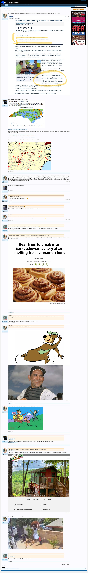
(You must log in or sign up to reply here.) (65, 564)
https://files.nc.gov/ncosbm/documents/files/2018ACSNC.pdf (17, 129)
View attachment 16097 (12, 556)
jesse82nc (3, 105)
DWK (3, 181)
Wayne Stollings (4, 230)
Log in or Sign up (84, 0)
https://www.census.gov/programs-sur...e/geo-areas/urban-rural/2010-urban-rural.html (21, 134)
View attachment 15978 (12, 438)
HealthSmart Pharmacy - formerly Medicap (78, 23)
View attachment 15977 (12, 319)
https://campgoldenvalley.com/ (13, 442)
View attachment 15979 (12, 439)
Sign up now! (78, 9)
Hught (3, 191)
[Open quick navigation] (85, 568)
